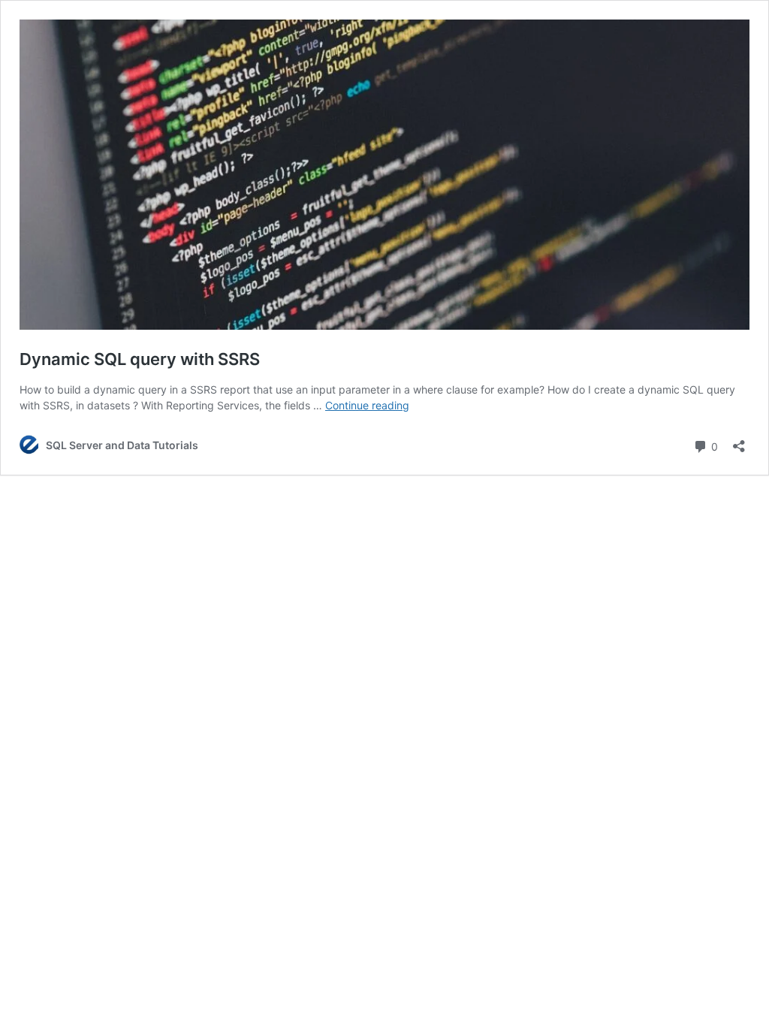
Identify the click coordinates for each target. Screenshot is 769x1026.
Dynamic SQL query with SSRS (140, 359)
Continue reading (367, 405)
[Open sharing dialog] (738, 441)
